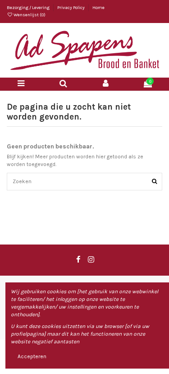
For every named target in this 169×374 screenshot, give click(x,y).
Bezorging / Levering (28, 7)
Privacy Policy (71, 7)
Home (98, 7)
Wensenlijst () (29, 15)
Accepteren (32, 356)
